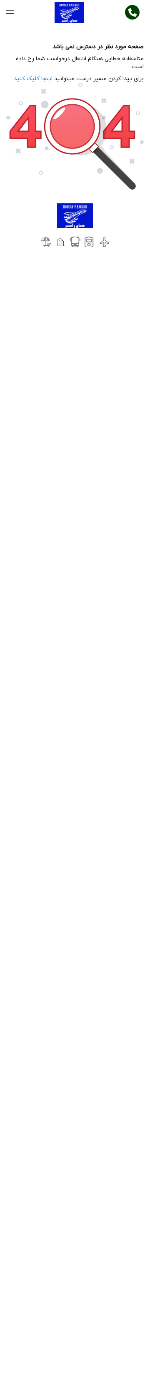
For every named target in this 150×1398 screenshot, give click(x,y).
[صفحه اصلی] (69, 12)
